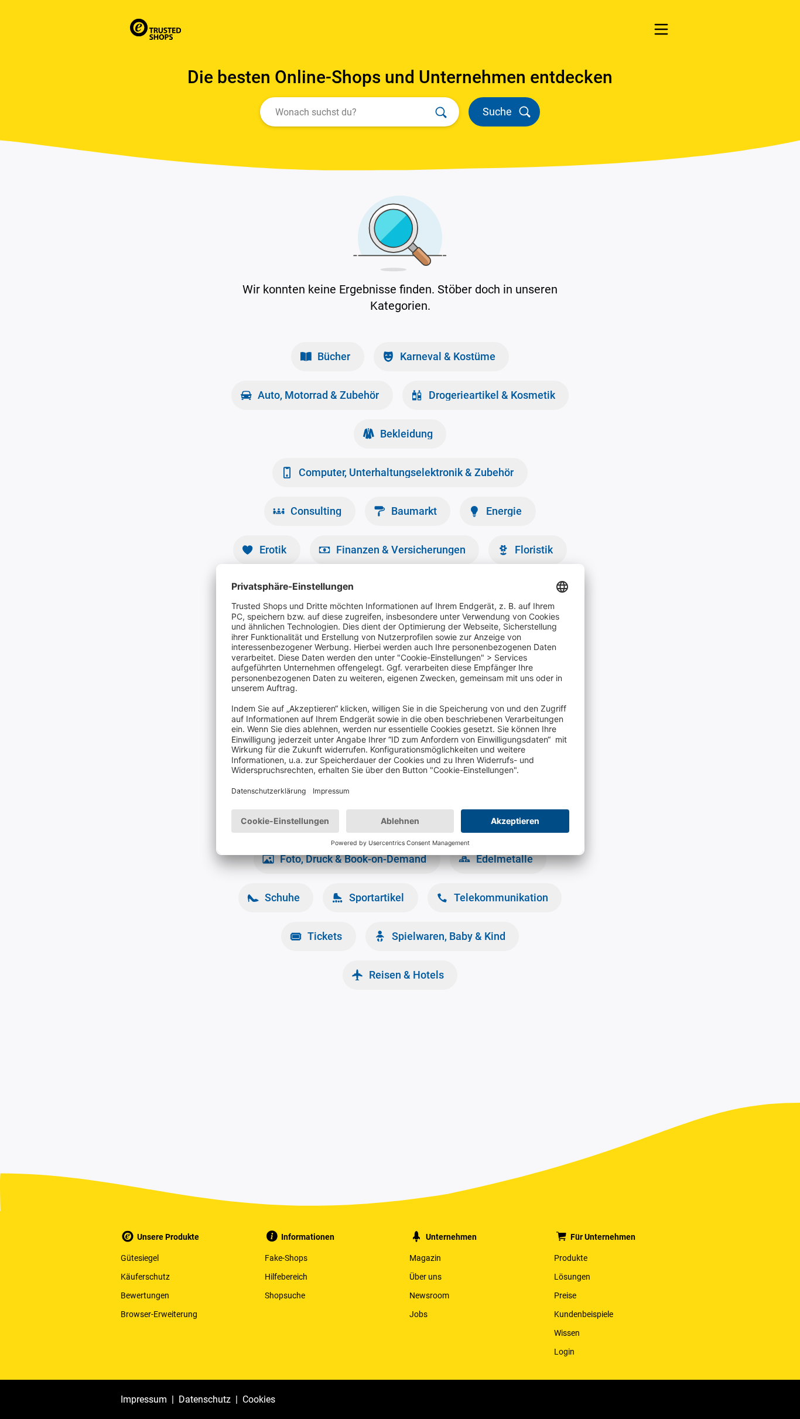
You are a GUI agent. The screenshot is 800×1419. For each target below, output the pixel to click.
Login (564, 1351)
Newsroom (429, 1295)
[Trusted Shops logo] (155, 29)
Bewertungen (145, 1295)
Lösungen (572, 1276)
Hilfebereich (286, 1276)
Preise (565, 1295)
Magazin (425, 1258)
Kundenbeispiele (583, 1314)
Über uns (425, 1276)
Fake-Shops (286, 1258)
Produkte (570, 1258)
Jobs (418, 1314)
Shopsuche (285, 1295)
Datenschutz (205, 1399)
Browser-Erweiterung (159, 1314)
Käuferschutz (145, 1276)
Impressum (144, 1399)
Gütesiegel (140, 1258)
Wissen (567, 1333)
